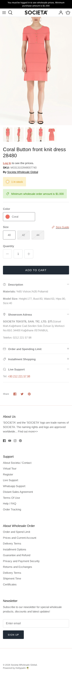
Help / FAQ (9, 503)
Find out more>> (28, 431)
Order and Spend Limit (16, 531)
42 (23, 234)
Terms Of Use (11, 497)
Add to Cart (36, 270)
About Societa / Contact (17, 462)
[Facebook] (4, 440)
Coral (15, 216)
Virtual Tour (9, 468)
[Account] (60, 13)
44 (37, 234)
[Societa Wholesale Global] (36, 12)
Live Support (10, 480)
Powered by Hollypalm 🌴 (16, 668)
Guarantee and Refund (16, 555)
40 (9, 234)
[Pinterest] (20, 440)
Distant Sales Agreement (18, 491)
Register (8, 474)
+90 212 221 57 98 (19, 376)
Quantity (8, 246)
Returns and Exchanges (17, 566)
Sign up (13, 634)
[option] (36, 71)
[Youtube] (9, 440)
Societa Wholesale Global (22, 172)
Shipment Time (12, 578)
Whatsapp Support (14, 486)
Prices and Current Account (19, 537)
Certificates (10, 584)
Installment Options (14, 549)
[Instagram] (15, 440)
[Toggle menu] (4, 13)
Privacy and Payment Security (21, 561)
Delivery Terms (12, 543)
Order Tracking (12, 509)
